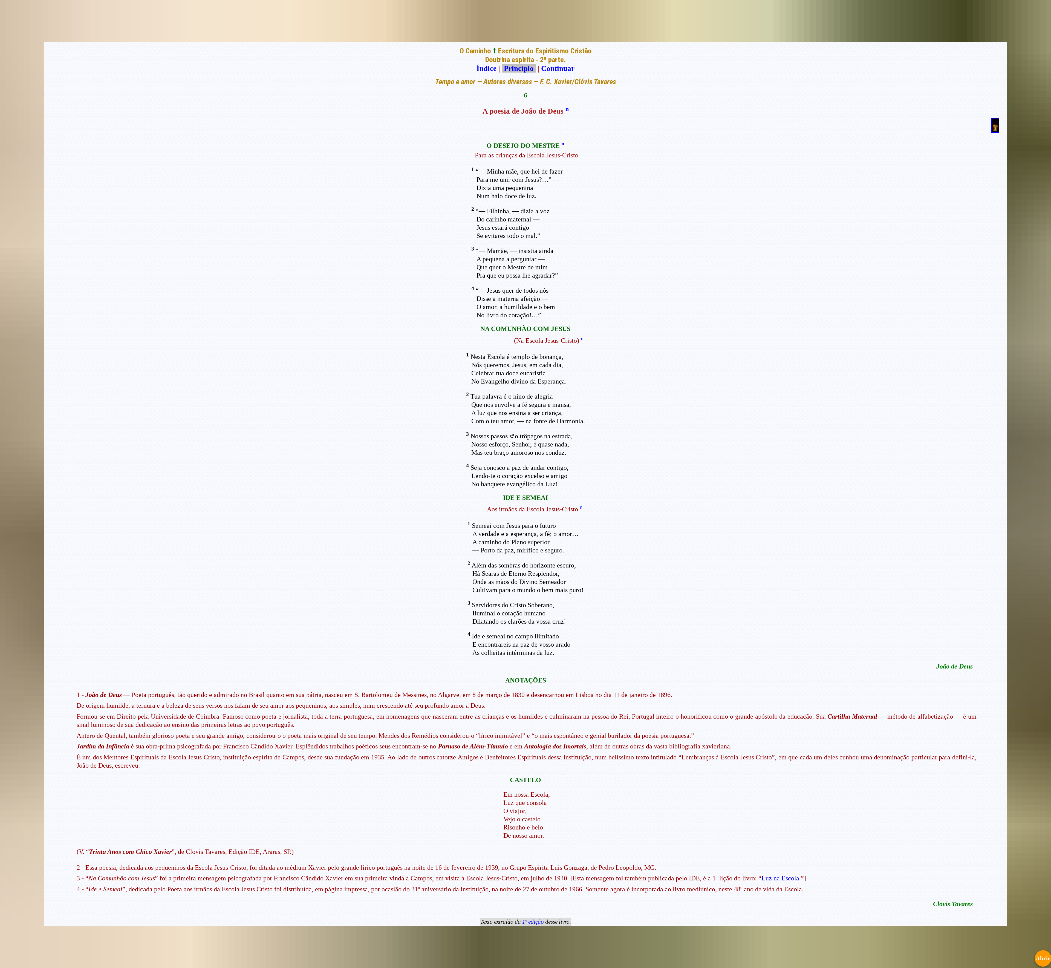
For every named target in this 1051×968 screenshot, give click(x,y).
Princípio (519, 68)
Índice (486, 68)
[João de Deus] (995, 130)
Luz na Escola (780, 878)
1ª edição (533, 921)
